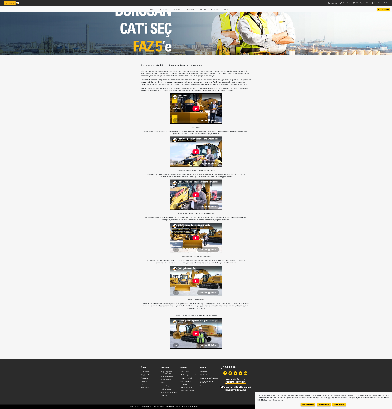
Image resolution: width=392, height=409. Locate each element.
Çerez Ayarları (339, 404)
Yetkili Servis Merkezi (187, 391)
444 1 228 (229, 367)
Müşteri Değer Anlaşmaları (188, 375)
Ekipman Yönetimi (186, 387)
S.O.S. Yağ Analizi (185, 381)
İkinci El (143, 384)
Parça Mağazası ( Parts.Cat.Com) (166, 372)
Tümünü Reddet (323, 404)
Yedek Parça (177, 9)
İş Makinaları (145, 372)
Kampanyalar (145, 387)
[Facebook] (225, 373)
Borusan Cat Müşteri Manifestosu (206, 382)
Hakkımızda (203, 372)
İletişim (202, 386)
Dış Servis (183, 384)
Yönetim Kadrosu (205, 375)
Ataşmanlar (144, 378)
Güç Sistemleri (145, 375)
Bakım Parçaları (166, 379)
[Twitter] (235, 373)
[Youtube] (245, 373)
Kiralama (144, 381)
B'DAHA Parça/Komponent (169, 392)
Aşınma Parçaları (166, 386)
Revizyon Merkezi (186, 378)
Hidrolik (163, 383)
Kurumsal (214, 9)
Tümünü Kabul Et (308, 404)
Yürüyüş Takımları (166, 389)
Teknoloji (202, 9)
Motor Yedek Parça (167, 376)
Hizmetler (190, 9)
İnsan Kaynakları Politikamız (209, 378)
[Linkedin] (240, 373)
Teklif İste (164, 395)
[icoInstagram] (230, 373)
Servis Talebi (346, 3)
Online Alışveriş (359, 3)
